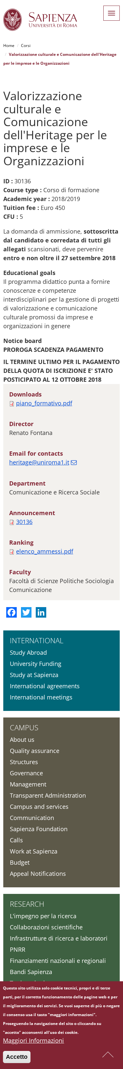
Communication (32, 818)
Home (8, 45)
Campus (24, 727)
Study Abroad (28, 652)
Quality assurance (34, 751)
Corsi (26, 45)
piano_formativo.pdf (44, 403)
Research (27, 904)
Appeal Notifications (38, 873)
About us (22, 739)
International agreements (45, 686)
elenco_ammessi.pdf (44, 551)
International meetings (41, 697)
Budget (20, 862)
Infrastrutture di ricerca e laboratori (59, 938)
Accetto (17, 1057)
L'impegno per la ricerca (43, 916)
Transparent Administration (48, 795)
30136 (24, 522)
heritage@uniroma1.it (39, 462)
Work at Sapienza (33, 851)
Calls (16, 840)
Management (28, 784)
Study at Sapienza (34, 675)
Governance (26, 773)
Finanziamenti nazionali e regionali (58, 961)
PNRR (17, 949)
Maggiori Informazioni (33, 1040)
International (36, 640)
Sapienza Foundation (39, 829)
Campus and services (39, 806)
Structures (24, 762)
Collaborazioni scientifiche (46, 927)
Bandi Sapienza (31, 972)
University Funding (35, 664)
